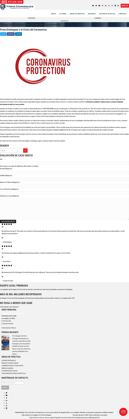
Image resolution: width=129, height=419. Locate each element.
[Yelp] (109, 6)
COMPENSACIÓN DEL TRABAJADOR (12, 366)
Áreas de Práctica (77, 14)
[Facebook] (102, 6)
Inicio (53, 14)
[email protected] (8, 324)
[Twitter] (96, 6)
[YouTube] (99, 6)
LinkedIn (18, 34)
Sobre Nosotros (34, 417)
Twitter (3, 34)
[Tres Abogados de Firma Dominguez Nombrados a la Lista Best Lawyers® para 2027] (5, 338)
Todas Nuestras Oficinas (9, 328)
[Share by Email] (93, 6)
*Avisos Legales (49, 417)
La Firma (62, 14)
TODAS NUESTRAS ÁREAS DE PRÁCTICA (14, 373)
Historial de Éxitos (107, 14)
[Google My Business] (115, 6)
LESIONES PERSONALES (9, 360)
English (125, 6)
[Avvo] (118, 6)
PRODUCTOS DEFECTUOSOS (10, 363)
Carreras (41, 417)
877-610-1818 (14, 2)
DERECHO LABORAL (7, 368)
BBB (90, 417)
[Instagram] (112, 6)
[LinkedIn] (105, 6)
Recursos (92, 14)
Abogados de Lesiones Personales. (62, 415)
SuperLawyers (84, 417)
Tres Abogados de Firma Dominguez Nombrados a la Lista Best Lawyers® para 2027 (21, 338)
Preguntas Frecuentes (60, 417)
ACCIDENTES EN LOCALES (9, 371)
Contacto (122, 14)
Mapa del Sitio (96, 417)
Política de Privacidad (73, 417)
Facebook (11, 34)
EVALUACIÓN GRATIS (8, 221)
